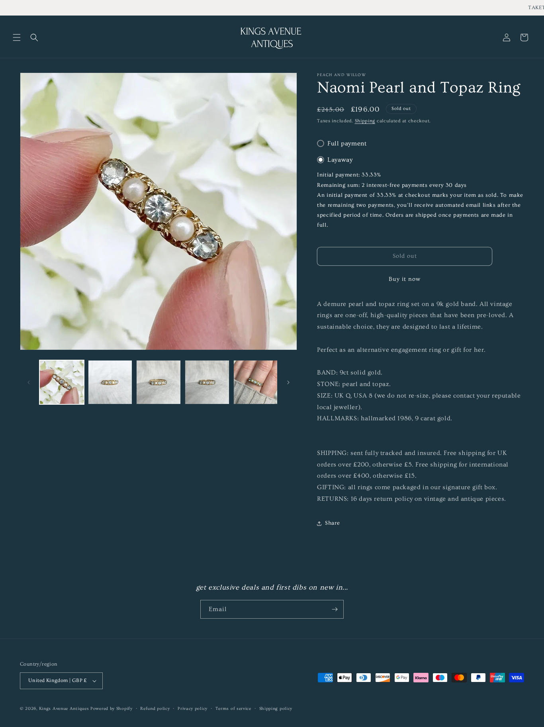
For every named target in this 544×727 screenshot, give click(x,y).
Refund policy (155, 708)
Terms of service (233, 708)
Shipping (365, 120)
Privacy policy (192, 708)
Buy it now (405, 279)
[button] (16, 37)
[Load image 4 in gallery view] (207, 382)
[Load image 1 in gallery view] (61, 382)
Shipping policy (276, 708)
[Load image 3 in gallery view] (158, 382)
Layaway (339, 159)
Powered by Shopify (111, 708)
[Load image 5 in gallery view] (255, 382)
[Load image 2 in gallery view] (110, 382)
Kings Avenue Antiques (64, 708)
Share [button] (332, 523)
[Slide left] (28, 382)
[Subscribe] (334, 609)
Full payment (346, 143)
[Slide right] (288, 382)
